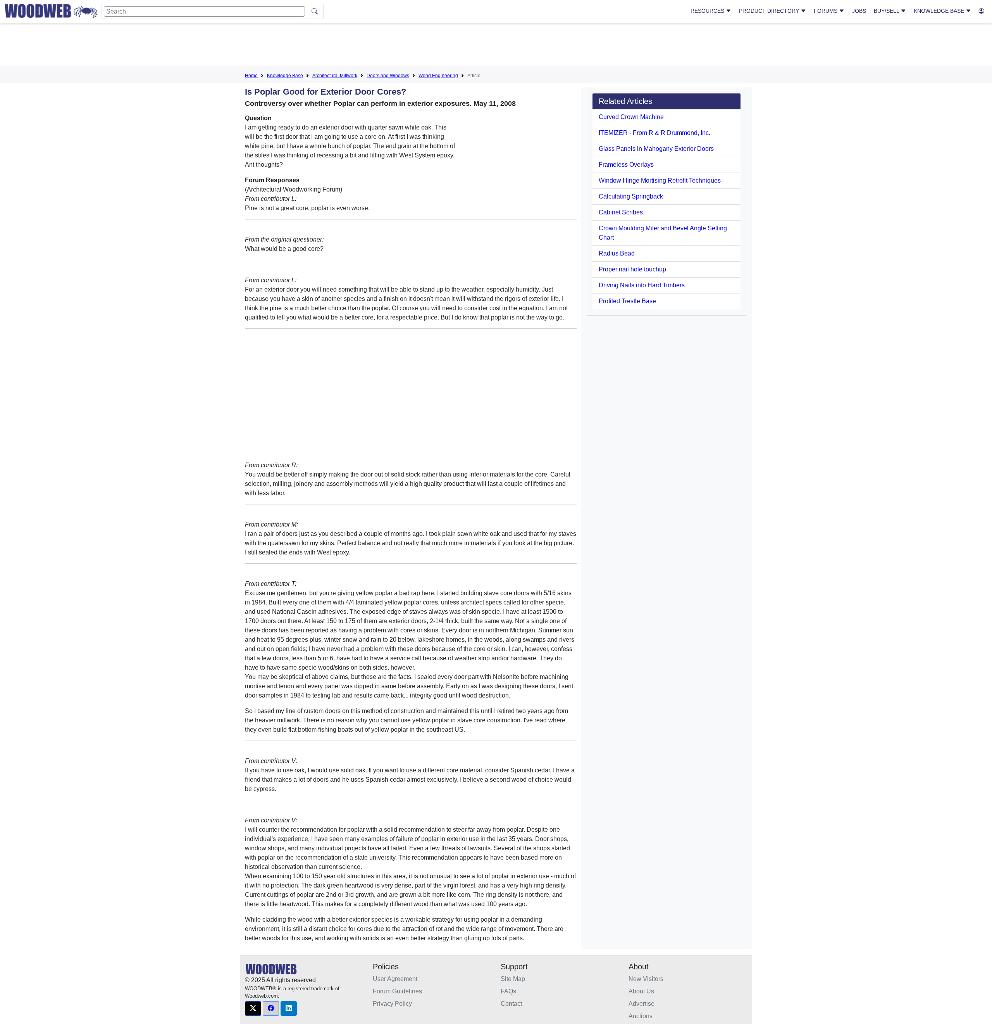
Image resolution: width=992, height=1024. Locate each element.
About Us (641, 991)
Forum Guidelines (397, 991)
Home (251, 75)
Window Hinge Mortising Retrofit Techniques (660, 180)
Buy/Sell (887, 11)
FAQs (508, 991)
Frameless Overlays (626, 164)
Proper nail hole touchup (632, 269)
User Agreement (395, 979)
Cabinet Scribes (621, 212)
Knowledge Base (940, 11)
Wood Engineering (438, 75)
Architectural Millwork (334, 75)
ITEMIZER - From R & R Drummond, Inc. (654, 133)
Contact (511, 1003)
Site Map (513, 979)
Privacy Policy (392, 1003)
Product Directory (770, 11)
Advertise (641, 1003)
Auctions (641, 1016)
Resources (708, 11)
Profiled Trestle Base (627, 301)
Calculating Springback (631, 196)
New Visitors (646, 979)
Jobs (859, 11)
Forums (826, 11)
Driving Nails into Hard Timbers (642, 285)
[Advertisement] (496, 46)
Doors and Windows (388, 75)
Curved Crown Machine (631, 117)
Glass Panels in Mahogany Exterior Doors (656, 148)
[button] (253, 1008)
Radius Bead (617, 253)
